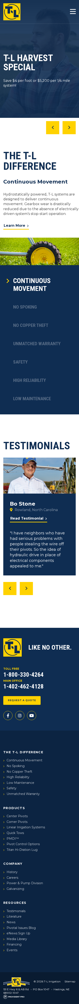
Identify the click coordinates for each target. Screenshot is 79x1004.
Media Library (17, 939)
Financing (14, 944)
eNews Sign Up (18, 933)
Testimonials (16, 911)
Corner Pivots (17, 822)
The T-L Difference (23, 752)
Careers (12, 878)
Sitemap (70, 981)
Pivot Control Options (23, 844)
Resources (15, 903)
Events (12, 950)
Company (13, 864)
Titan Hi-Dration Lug (22, 850)
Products (14, 808)
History (12, 872)
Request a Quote (22, 700)
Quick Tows (15, 833)
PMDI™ (13, 839)
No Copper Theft (30, 325)
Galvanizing (15, 889)
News (11, 922)
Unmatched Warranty (37, 343)
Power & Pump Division (25, 883)
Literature (14, 916)
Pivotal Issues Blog (21, 928)
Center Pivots (17, 816)
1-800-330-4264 (23, 674)
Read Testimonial (26, 518)
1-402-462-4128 (23, 686)
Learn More (14, 225)
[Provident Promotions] (13, 996)
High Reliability (29, 380)
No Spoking (25, 307)
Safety (20, 362)
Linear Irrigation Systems (26, 827)
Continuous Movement (32, 285)
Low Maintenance (32, 398)
